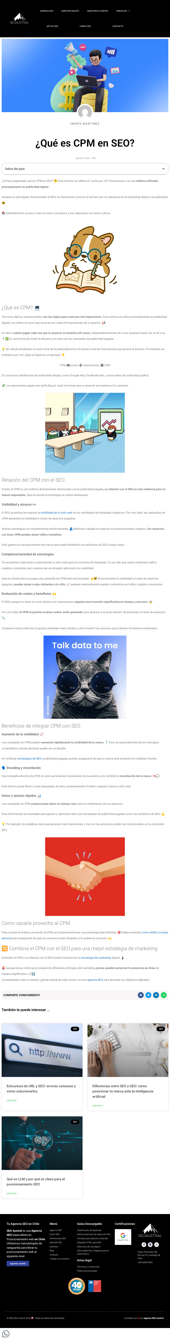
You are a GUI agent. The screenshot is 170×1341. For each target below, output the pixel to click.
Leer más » (12, 1100)
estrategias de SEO (29, 758)
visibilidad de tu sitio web (56, 512)
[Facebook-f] (144, 1244)
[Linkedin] (150, 1244)
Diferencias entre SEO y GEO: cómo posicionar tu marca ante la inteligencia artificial (122, 1091)
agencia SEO (95, 979)
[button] (163, 168)
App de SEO (52, 26)
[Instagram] (156, 1244)
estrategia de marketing (96, 957)
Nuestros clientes (97, 11)
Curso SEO (85, 26)
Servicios (121, 11)
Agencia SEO (46, 11)
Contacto (117, 26)
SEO (94, 158)
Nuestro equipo (70, 11)
